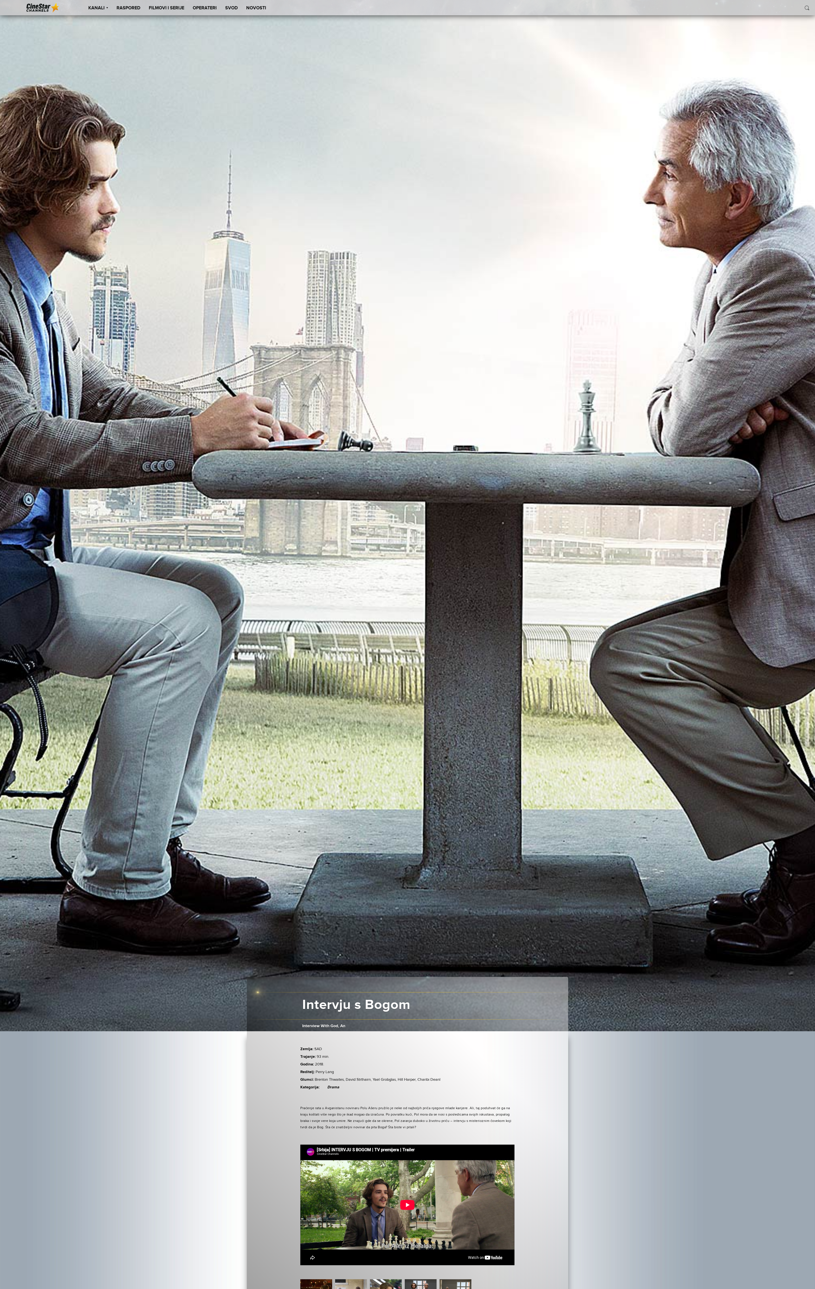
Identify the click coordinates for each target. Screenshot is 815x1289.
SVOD (231, 8)
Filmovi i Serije (166, 8)
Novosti (256, 8)
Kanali (96, 8)
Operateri (205, 8)
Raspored (128, 8)
